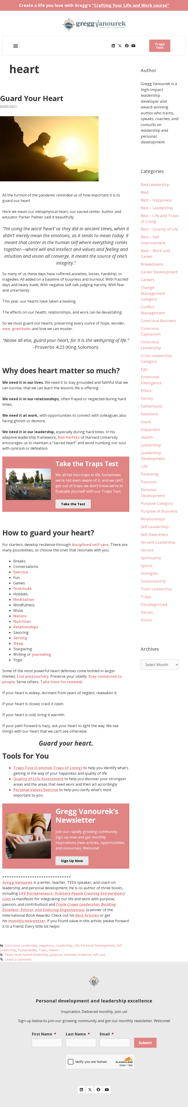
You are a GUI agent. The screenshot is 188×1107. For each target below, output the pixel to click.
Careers (148, 279)
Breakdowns (152, 264)
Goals (146, 421)
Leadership (64, 945)
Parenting (149, 474)
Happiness (46, 945)
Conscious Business (158, 320)
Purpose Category (157, 503)
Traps (43, 950)
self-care (99, 954)
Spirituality (151, 557)
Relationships (153, 518)
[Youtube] (133, 45)
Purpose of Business (159, 511)
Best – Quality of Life (159, 229)
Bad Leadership (155, 184)
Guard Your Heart (31, 98)
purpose (56, 954)
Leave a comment (18, 959)
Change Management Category (153, 293)
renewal (70, 954)
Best (145, 192)
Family (147, 398)
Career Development (159, 271)
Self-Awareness (154, 534)
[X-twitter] (120, 45)
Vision (146, 620)
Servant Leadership (158, 542)
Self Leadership (155, 526)
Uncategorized (154, 604)
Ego (144, 369)
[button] (15, 46)
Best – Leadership (157, 207)
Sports (146, 565)
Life (76, 945)
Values (53, 950)
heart (9, 954)
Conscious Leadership (21, 945)
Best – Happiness (156, 200)
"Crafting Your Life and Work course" (130, 5)
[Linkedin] (113, 45)
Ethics (146, 390)
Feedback (149, 413)
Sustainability (27, 950)
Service (147, 550)
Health (147, 437)
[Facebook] (126, 45)
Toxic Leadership (156, 588)
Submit (145, 1042)
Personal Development (97, 945)
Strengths (149, 573)
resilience (84, 954)
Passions (149, 481)
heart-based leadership (31, 954)
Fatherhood (151, 406)
